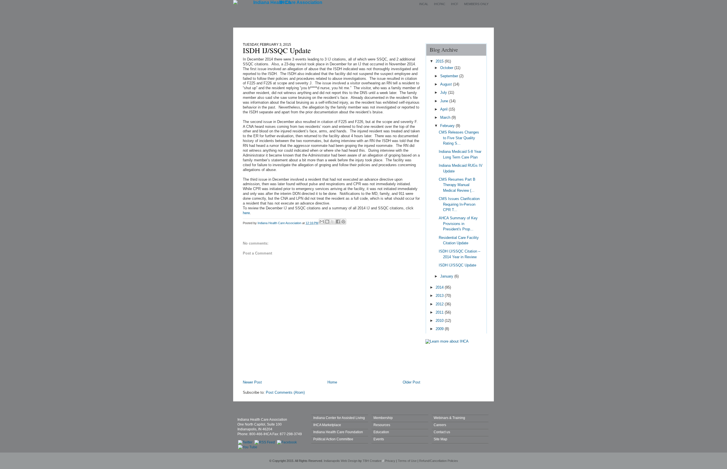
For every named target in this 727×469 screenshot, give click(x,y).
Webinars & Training (449, 418)
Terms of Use (407, 460)
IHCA (285, 2)
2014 (440, 287)
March (446, 117)
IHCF (454, 4)
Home (282, 32)
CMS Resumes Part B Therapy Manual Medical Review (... (457, 185)
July (444, 92)
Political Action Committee (333, 439)
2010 (440, 320)
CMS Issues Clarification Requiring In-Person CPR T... (459, 204)
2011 (440, 312)
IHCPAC (439, 4)
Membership (343, 32)
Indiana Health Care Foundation (338, 432)
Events (374, 32)
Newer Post (252, 382)
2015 (440, 61)
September (449, 76)
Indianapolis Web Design (341, 460)
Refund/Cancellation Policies (438, 460)
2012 (440, 304)
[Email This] (322, 221)
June (444, 101)
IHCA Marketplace (327, 425)
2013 (440, 295)
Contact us (442, 432)
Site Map (440, 439)
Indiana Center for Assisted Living (339, 418)
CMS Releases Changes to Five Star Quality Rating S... (459, 137)
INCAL (423, 4)
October (447, 68)
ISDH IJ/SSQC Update (457, 265)
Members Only (476, 4)
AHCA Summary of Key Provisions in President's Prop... (458, 223)
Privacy (390, 460)
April (444, 109)
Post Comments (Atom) (285, 392)
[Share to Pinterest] (343, 221)
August (446, 84)
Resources (381, 425)
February (448, 126)
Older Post (411, 382)
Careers (440, 425)
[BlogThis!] (327, 221)
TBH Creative (372, 460)
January (447, 276)
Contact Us (436, 32)
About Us (310, 32)
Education (404, 32)
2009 (440, 329)
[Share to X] (332, 221)
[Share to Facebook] (338, 221)
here (246, 213)
